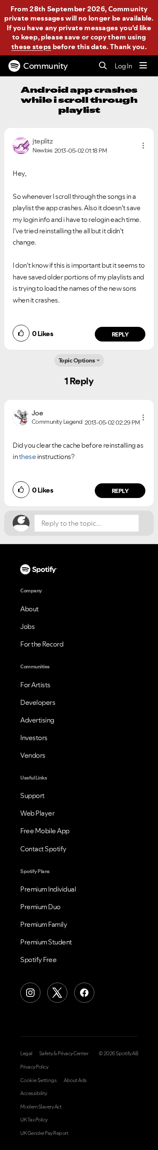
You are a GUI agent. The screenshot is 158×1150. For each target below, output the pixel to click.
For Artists (35, 684)
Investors (34, 737)
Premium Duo (40, 906)
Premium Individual (48, 889)
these (28, 456)
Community (45, 66)
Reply (120, 334)
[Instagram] (30, 993)
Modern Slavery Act (41, 1106)
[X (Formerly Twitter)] (57, 993)
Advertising (37, 720)
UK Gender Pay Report (44, 1133)
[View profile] (21, 144)
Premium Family (43, 924)
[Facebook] (84, 993)
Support (32, 795)
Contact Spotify (43, 848)
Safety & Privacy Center (63, 1053)
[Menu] (143, 66)
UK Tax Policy (34, 1119)
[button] (143, 145)
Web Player (37, 813)
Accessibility (33, 1093)
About (29, 608)
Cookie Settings (38, 1080)
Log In (123, 65)
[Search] (103, 66)
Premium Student (46, 942)
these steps (31, 46)
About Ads (75, 1080)
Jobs (27, 626)
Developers (37, 702)
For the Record (41, 644)
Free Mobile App (45, 830)
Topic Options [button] (77, 360)
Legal (26, 1053)
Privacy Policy (34, 1067)
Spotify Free (38, 959)
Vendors (33, 755)
